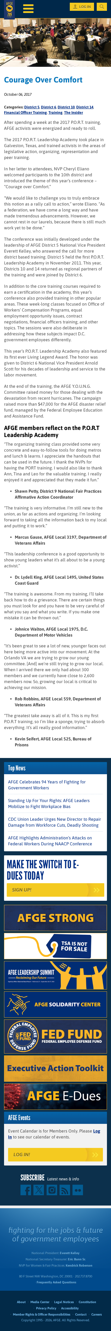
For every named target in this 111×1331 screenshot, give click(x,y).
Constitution (87, 1302)
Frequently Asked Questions (56, 1282)
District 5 (31, 107)
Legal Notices (64, 1302)
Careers (96, 1314)
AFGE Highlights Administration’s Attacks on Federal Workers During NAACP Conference (50, 840)
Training (55, 112)
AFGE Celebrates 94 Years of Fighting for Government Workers (47, 784)
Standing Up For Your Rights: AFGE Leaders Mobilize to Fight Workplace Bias (49, 803)
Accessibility (70, 1308)
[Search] (102, 7)
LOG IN (85, 7)
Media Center (39, 1302)
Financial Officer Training (25, 112)
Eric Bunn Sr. (76, 1259)
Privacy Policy (46, 1308)
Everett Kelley (69, 1253)
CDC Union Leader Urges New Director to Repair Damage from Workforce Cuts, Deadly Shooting (54, 822)
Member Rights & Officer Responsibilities (41, 1314)
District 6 (48, 107)
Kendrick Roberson (79, 1265)
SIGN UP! (21, 890)
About (21, 1302)
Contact (80, 1314)
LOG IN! (21, 1154)
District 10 (66, 107)
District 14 (84, 107)
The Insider (73, 112)
